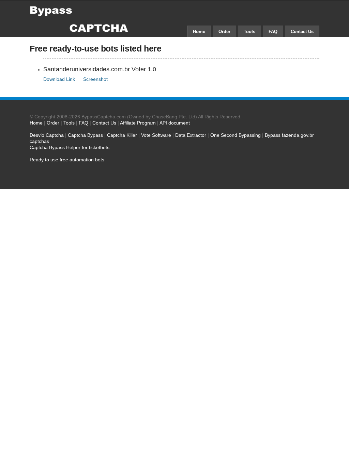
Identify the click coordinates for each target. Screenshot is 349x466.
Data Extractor (190, 135)
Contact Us (302, 31)
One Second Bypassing (235, 135)
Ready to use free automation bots (67, 159)
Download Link (59, 79)
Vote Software (156, 135)
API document (175, 123)
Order (224, 31)
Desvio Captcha (47, 135)
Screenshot (95, 79)
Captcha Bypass (85, 135)
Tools (249, 31)
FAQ (273, 31)
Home (199, 31)
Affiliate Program (138, 123)
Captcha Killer (122, 135)
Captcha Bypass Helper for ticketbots (69, 147)
